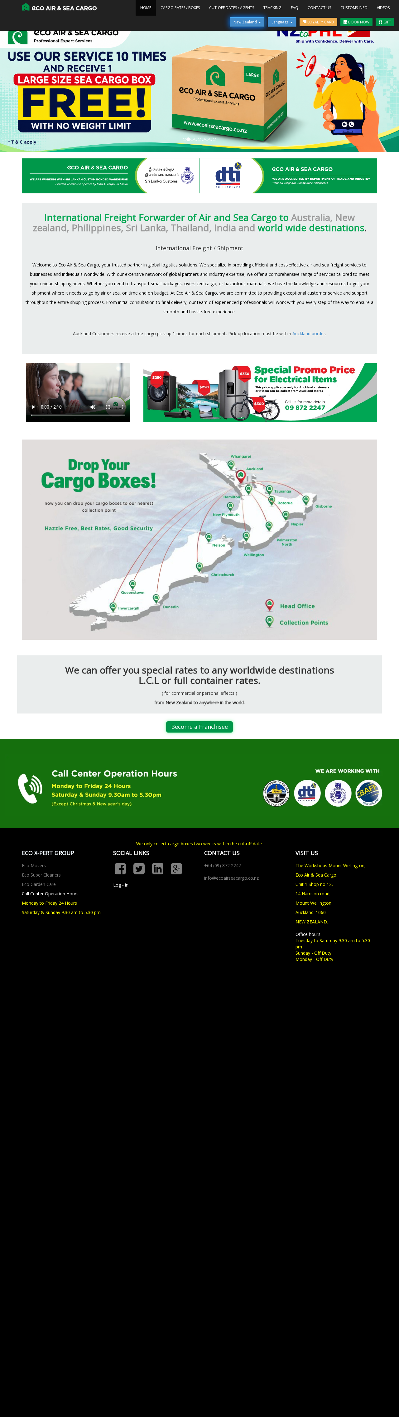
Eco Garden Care (39, 956)
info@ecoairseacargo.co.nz (231, 950)
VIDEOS (383, 7)
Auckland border (308, 405)
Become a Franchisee (199, 798)
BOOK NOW (358, 22)
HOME (145, 7)
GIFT (386, 22)
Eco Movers (34, 937)
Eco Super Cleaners (41, 947)
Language (281, 22)
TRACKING (272, 7)
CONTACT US (319, 7)
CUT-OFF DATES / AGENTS (231, 7)
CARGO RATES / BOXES (180, 7)
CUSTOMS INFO (354, 7)
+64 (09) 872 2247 (222, 937)
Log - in (120, 957)
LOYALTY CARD (320, 22)
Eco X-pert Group (48, 925)
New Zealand (245, 22)
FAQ (294, 7)
